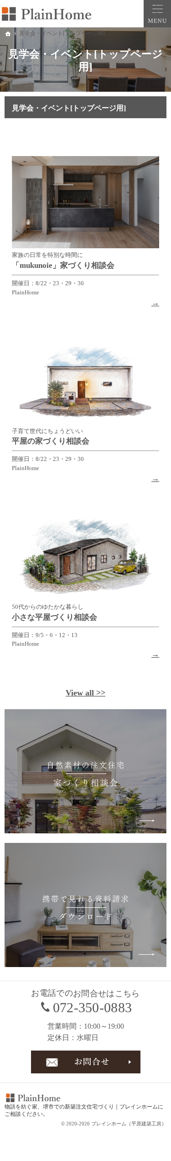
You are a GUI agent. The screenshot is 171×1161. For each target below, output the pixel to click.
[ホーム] (8, 33)
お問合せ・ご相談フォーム (85, 1062)
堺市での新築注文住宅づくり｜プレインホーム (100, 1106)
